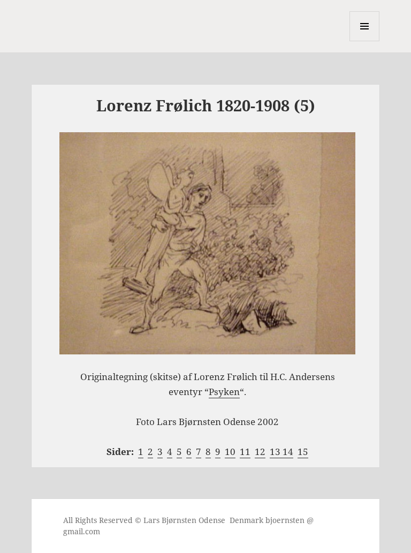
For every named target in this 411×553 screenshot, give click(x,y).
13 (276, 451)
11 (245, 451)
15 (303, 451)
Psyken (224, 391)
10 (230, 451)
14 (288, 451)
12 (260, 451)
